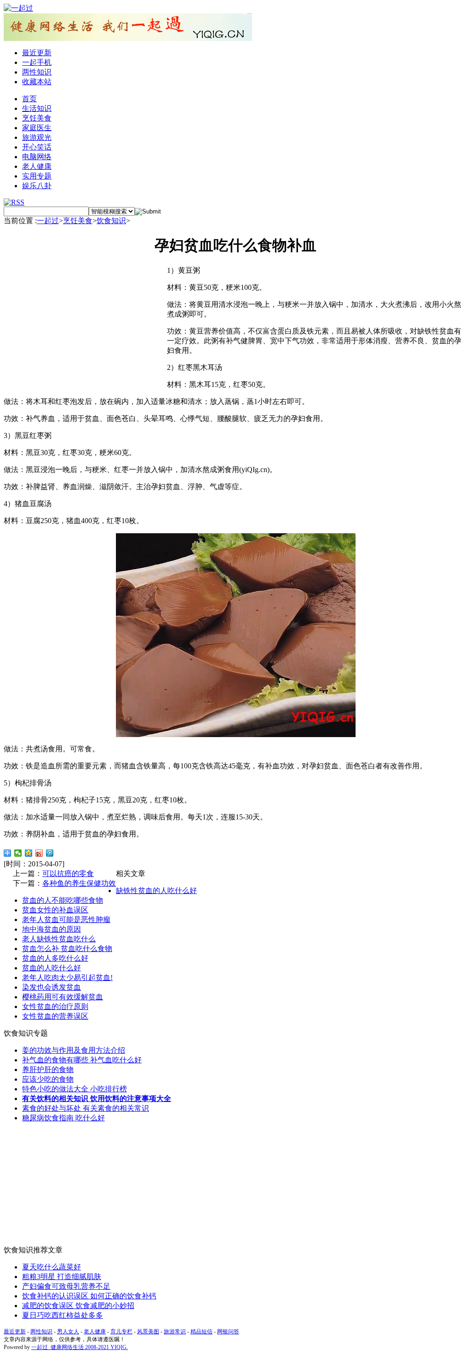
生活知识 (37, 108)
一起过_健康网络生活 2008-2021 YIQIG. (79, 1347)
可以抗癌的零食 (68, 873)
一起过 (48, 221)
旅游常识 (175, 1331)
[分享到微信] (18, 853)
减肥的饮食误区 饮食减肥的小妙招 (78, 1305)
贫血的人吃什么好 (51, 968)
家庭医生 (37, 128)
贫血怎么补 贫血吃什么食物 (67, 948)
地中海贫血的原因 (51, 929)
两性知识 (37, 72)
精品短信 (201, 1331)
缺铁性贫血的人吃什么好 (156, 890)
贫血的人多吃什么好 (55, 958)
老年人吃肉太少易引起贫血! (67, 977)
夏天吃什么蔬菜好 (51, 1267)
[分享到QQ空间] (29, 853)
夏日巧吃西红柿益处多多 (62, 1315)
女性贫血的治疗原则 (55, 1006)
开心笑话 (37, 147)
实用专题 (37, 176)
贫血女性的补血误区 (55, 910)
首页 (29, 99)
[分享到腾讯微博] (50, 853)
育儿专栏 (121, 1331)
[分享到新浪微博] (39, 853)
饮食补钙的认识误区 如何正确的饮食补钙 (89, 1296)
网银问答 (228, 1331)
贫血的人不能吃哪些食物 (62, 900)
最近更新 (37, 53)
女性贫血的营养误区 (55, 1016)
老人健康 (37, 166)
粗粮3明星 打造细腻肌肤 (61, 1276)
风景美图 (148, 1331)
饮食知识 (111, 221)
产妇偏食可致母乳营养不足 (66, 1286)
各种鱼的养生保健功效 (79, 883)
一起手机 (37, 62)
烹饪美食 (37, 118)
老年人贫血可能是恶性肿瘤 (66, 919)
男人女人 (68, 1331)
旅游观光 (37, 137)
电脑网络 (37, 157)
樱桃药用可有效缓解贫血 (62, 997)
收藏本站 (37, 82)
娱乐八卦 (37, 186)
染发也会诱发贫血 (51, 987)
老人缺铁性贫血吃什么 (59, 939)
